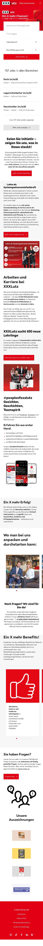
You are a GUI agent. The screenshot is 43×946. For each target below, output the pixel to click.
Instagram (31, 415)
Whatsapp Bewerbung (21, 923)
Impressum (21, 914)
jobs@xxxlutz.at (23, 769)
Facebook (23, 415)
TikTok (6, 417)
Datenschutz (21, 918)
